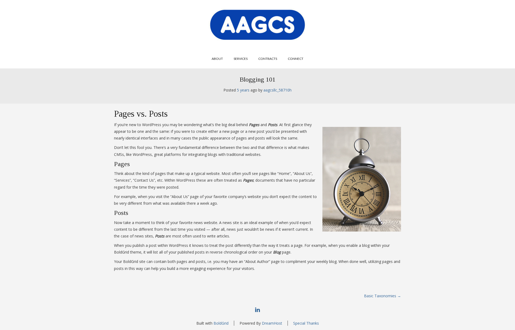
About (217, 59)
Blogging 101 (257, 79)
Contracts (267, 59)
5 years (243, 90)
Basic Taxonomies (382, 295)
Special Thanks (306, 323)
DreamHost (272, 323)
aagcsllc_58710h (277, 90)
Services (241, 59)
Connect (295, 59)
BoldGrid (221, 323)
